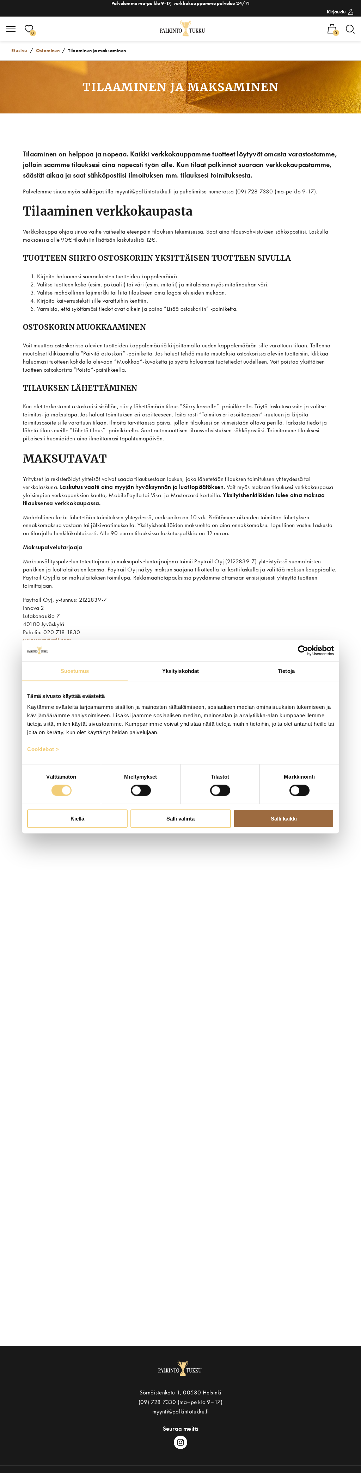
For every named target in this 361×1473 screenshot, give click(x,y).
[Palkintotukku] (183, 29)
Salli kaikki (284, 819)
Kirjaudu (336, 11)
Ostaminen (48, 50)
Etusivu (19, 50)
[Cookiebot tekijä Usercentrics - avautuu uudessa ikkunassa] (303, 650)
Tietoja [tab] (286, 671)
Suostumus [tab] (75, 671)
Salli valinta (180, 819)
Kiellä (77, 819)
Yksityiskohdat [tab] (180, 671)
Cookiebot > (43, 749)
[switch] (141, 790)
